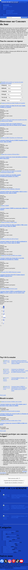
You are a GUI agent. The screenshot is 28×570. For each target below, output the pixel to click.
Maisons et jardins (7, 539)
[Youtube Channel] (21, 561)
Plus (4, 9)
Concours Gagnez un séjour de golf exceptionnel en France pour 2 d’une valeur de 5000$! (13, 242)
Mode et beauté (7, 546)
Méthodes (4, 88)
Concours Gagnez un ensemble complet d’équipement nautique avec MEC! (10, 175)
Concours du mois (7, 6)
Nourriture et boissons (8, 548)
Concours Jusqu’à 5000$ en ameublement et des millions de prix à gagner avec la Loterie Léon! (12, 292)
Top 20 (5, 7)
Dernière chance (10, 10)
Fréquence (4, 85)
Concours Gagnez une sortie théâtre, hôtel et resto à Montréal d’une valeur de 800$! (13, 192)
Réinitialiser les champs (6, 83)
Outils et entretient (10, 545)
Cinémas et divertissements (9, 535)
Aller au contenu (23, 2)
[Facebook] (2, 561)
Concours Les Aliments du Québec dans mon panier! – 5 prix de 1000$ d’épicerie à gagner (19, 371)
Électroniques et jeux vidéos (10, 538)
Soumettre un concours (12, 13)
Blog (4, 534)
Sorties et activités (7, 549)
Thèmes (3, 100)
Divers (4, 536)
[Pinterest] (14, 561)
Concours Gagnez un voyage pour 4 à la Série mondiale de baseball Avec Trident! (12, 258)
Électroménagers (10, 543)
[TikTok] (17, 561)
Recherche (13, 0)
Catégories (4, 91)
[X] (6, 561)
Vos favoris (4, 97)
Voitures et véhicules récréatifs (10, 550)
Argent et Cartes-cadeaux (9, 531)
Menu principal (14, 2)
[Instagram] (10, 561)
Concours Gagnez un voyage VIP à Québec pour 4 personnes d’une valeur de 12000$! (13, 405)
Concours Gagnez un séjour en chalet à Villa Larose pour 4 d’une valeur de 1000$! (13, 225)
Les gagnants (9, 12)
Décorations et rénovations (12, 542)
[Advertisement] (14, 67)
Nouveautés (6, 5)
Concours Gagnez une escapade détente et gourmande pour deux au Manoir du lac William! (13, 124)
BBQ (7, 541)
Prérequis (4, 94)
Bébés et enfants (7, 532)
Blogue (5, 14)
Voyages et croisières (8, 552)
